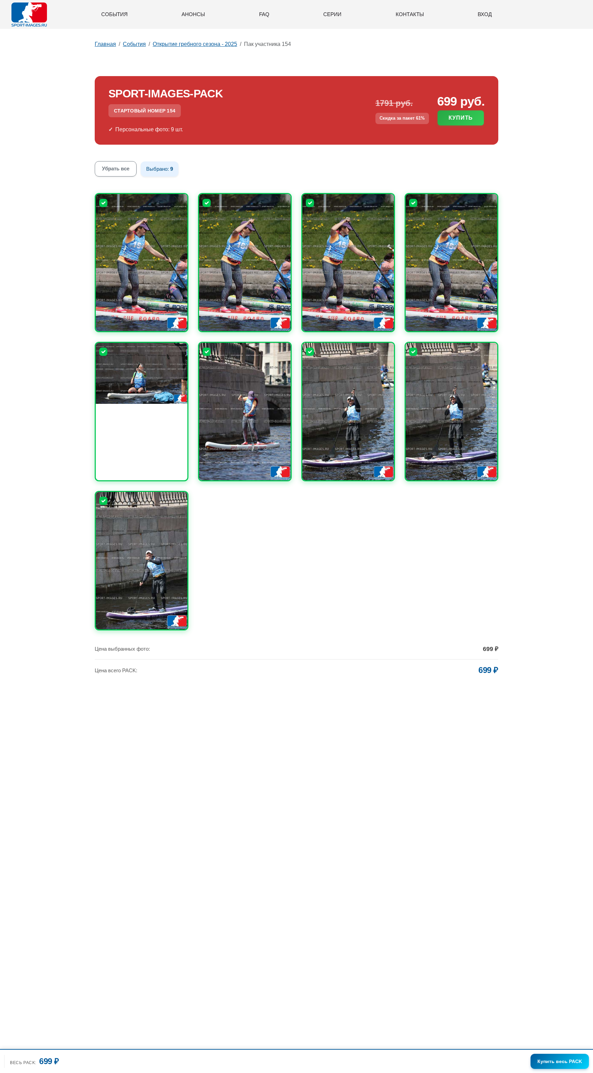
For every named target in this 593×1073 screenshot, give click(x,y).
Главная (105, 44)
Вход (485, 14)
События (114, 14)
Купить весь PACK (559, 1061)
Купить (461, 118)
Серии (332, 14)
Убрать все (115, 168)
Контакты (410, 14)
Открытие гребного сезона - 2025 (195, 44)
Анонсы (193, 14)
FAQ (264, 14)
